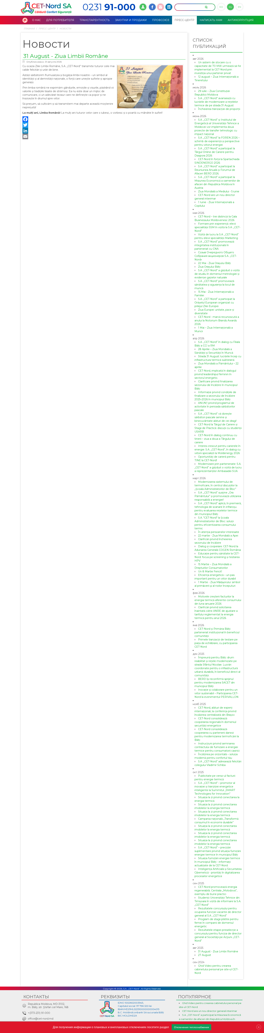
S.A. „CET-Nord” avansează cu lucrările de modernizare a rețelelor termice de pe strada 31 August (216, 102)
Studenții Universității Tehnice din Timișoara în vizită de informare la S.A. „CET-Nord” (217, 901)
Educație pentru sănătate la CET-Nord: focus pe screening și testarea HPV (217, 557)
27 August (204, 955)
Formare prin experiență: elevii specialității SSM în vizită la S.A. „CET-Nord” (217, 227)
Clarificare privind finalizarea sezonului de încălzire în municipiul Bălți (215, 385)
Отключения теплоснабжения (191, 1027)
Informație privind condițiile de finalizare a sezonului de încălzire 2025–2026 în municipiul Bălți (215, 396)
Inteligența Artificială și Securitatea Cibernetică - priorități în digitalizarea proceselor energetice (218, 872)
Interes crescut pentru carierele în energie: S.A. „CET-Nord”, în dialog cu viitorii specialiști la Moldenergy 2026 (217, 449)
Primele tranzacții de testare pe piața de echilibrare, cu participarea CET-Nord (216, 643)
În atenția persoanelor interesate (218, 532)
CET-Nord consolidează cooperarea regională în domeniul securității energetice (215, 722)
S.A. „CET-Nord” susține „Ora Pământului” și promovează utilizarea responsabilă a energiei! (217, 496)
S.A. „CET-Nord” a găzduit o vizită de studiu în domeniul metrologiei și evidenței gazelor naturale (217, 274)
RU (230, 7)
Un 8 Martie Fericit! (210, 571)
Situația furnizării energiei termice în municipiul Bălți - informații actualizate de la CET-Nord (217, 862)
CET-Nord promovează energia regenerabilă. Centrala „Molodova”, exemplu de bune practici (215, 890)
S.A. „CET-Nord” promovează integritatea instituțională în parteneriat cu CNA (214, 245)
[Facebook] (104, 119)
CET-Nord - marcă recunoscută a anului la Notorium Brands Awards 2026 (216, 320)
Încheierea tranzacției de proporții (219, 109)
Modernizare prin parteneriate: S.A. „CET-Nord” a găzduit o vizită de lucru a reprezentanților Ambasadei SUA (218, 467)
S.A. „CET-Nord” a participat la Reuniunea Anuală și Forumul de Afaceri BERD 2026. (214, 170)
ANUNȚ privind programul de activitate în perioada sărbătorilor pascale (214, 406)
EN (239, 7)
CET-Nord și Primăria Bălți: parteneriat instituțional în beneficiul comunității (216, 632)
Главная (29, 28)
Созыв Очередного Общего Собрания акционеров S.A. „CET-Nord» (215, 256)
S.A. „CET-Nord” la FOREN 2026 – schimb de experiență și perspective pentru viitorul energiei (217, 141)
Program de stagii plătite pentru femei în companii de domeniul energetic (216, 923)
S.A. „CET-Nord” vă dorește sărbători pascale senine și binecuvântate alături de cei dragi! (215, 417)
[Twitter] (104, 125)
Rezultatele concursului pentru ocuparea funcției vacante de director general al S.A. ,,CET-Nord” (217, 912)
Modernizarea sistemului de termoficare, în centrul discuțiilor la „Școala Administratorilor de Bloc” (215, 485)
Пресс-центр (47, 28)
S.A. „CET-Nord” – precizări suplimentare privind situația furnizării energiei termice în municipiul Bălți (217, 851)
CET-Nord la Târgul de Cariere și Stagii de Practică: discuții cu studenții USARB (218, 428)
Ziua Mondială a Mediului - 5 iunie (218, 191)
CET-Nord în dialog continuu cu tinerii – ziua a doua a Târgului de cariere (215, 439)
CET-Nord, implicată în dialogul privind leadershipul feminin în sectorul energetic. (215, 374)
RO (221, 7)
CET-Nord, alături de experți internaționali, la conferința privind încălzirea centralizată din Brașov (215, 711)
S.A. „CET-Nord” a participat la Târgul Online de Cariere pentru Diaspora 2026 (214, 152)
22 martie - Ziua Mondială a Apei (218, 535)
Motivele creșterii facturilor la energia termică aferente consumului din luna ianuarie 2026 (217, 600)
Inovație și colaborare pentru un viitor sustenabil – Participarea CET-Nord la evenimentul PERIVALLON (216, 693)
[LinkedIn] (104, 131)
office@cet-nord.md (40, 1018)
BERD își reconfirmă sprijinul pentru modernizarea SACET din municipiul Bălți (214, 682)
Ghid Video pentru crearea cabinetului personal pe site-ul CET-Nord (216, 969)
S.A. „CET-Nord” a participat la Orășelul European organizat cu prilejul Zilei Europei (214, 302)
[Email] (104, 136)
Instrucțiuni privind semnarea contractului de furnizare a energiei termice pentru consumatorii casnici (217, 747)
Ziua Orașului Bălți (209, 266)
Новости (65, 28)
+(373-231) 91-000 (39, 1013)
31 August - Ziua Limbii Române (65, 56)
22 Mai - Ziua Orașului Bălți (214, 263)
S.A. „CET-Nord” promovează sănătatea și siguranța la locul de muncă (214, 284)
